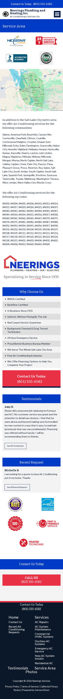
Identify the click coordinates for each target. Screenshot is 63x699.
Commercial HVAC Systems (44, 635)
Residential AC (44, 663)
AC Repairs (41, 622)
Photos (31, 671)
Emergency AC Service (44, 650)
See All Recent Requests (17, 487)
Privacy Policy (12, 686)
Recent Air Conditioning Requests (17, 629)
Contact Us (15, 622)
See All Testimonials (15, 446)
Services (42, 617)
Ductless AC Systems (42, 642)
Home (14, 617)
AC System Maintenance (43, 628)
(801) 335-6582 (42, 3)
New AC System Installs (44, 657)
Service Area (45, 668)
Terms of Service (29, 686)
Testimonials (18, 668)
